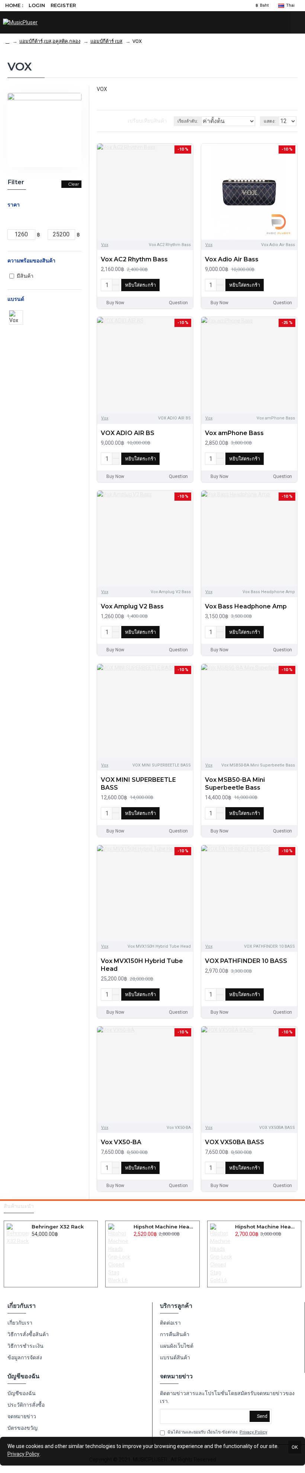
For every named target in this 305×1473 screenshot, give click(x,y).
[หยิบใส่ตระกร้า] (33, 1242)
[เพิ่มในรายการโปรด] (174, 285)
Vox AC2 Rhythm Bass (134, 259)
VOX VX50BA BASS (234, 1142)
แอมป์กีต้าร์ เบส (106, 41)
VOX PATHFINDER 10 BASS (246, 960)
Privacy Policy (23, 1454)
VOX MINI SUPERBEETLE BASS (138, 783)
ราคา (13, 204)
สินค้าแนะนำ (19, 1206)
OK (295, 1447)
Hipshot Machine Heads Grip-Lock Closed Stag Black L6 (165, 1227)
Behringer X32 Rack (58, 1227)
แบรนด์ (15, 299)
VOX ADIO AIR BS (127, 433)
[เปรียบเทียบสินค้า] (185, 285)
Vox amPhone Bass (234, 433)
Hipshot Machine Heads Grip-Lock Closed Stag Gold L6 (266, 1227)
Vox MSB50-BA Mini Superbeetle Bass (235, 783)
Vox (104, 244)
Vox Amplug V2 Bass (132, 606)
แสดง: (270, 121)
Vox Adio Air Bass (232, 259)
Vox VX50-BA (121, 1142)
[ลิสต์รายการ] (108, 121)
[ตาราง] (99, 121)
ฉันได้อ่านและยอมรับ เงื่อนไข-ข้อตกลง (217, 1432)
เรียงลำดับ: (187, 121)
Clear (73, 184)
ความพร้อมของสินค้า (31, 260)
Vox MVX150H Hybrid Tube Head (142, 964)
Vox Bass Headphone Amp (246, 606)
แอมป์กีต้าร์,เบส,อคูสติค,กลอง (49, 41)
